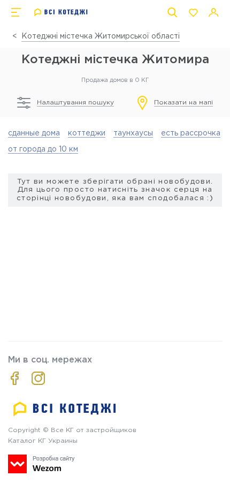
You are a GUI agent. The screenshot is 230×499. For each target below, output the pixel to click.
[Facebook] (14, 378)
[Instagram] (38, 378)
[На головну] (61, 12)
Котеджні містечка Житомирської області (100, 36)
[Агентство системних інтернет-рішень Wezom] (41, 464)
